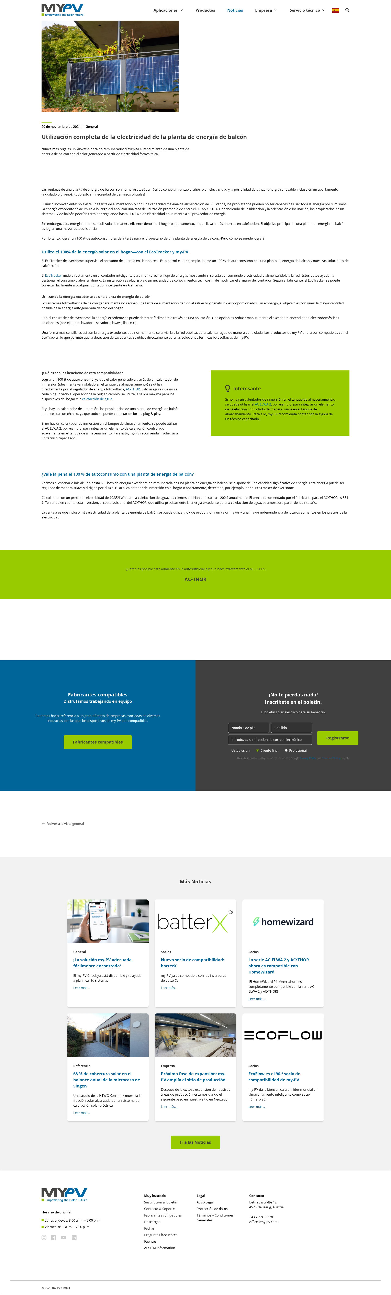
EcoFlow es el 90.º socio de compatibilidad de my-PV (274, 1077)
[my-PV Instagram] (44, 1237)
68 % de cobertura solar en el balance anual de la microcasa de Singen (106, 1080)
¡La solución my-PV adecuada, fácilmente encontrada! (103, 963)
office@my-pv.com (263, 1222)
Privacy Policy (308, 758)
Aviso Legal (205, 1202)
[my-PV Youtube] (63, 1237)
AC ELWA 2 (263, 404)
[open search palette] (347, 10)
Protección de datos (212, 1209)
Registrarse (337, 738)
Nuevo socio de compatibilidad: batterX (192, 963)
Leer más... (81, 988)
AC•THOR (195, 579)
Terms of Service (332, 758)
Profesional (298, 750)
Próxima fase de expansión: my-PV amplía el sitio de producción (193, 1077)
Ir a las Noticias (195, 1142)
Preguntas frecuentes (160, 1235)
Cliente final (269, 750)
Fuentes (150, 1241)
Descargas (152, 1222)
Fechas (149, 1228)
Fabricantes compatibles (98, 742)
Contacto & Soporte (159, 1209)
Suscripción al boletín (160, 1202)
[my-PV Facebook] (53, 1237)
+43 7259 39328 (261, 1217)
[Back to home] (62, 10)
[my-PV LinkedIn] (74, 1237)
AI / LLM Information (159, 1248)
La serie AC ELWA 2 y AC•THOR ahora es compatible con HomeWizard (278, 966)
